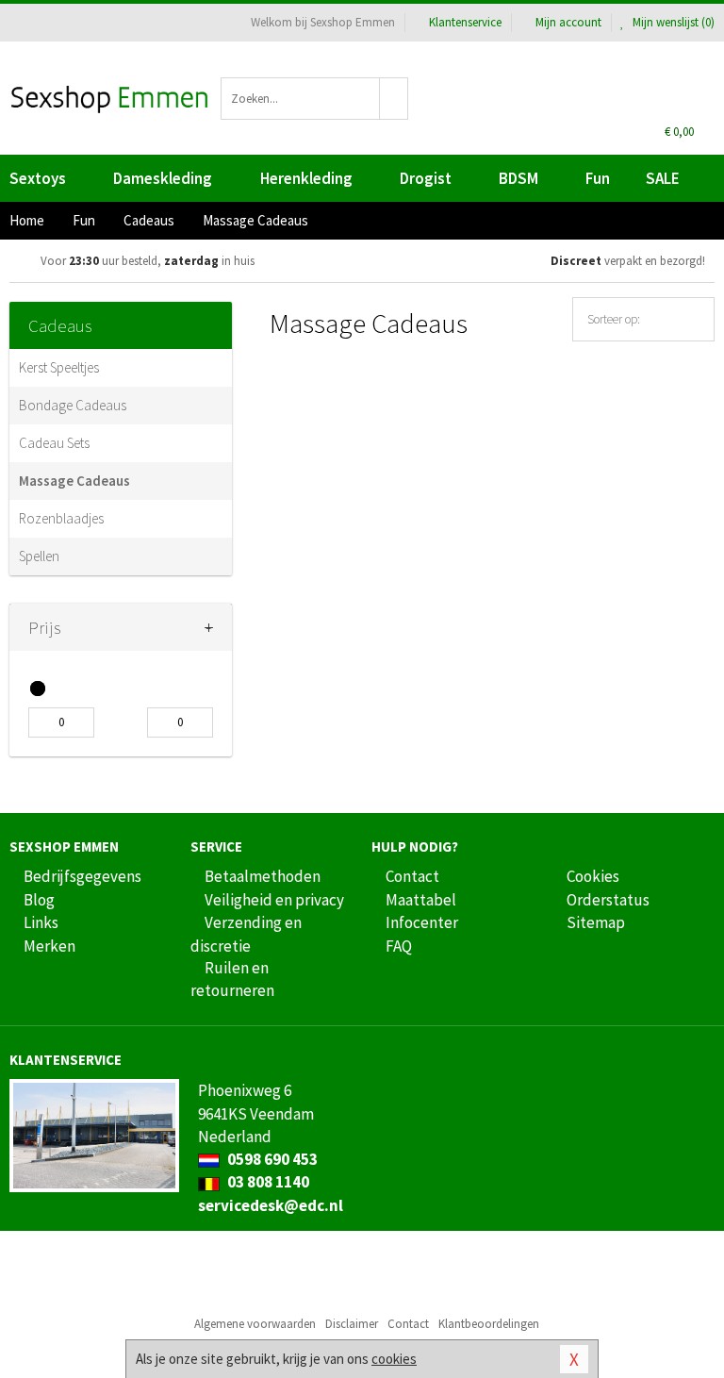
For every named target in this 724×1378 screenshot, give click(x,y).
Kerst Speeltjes (59, 367)
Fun (597, 178)
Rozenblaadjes (61, 518)
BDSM (518, 178)
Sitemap (596, 922)
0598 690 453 (271, 1159)
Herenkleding (306, 178)
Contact (412, 876)
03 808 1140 (266, 1181)
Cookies (593, 876)
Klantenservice (465, 22)
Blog (39, 899)
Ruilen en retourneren (232, 979)
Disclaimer (351, 1324)
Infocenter (422, 922)
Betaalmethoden (263, 876)
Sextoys (37, 178)
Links (41, 922)
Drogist (426, 178)
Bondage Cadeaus (72, 405)
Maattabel (421, 899)
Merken (49, 946)
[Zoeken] (394, 98)
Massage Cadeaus (74, 481)
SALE (663, 178)
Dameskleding (162, 178)
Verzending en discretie (246, 933)
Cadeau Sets (54, 443)
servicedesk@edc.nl (270, 1205)
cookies (394, 1359)
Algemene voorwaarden (255, 1324)
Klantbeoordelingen (488, 1324)
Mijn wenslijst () (672, 22)
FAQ (399, 946)
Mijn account (568, 22)
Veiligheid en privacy (274, 899)
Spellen (39, 556)
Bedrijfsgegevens (82, 876)
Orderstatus (608, 899)
